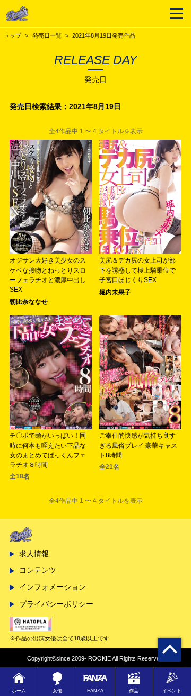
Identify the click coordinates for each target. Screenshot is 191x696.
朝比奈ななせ (29, 302)
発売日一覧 (47, 35)
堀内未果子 (115, 292)
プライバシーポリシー (56, 604)
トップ (12, 35)
